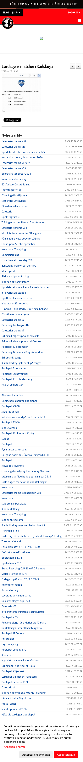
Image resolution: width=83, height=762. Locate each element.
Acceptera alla (66, 754)
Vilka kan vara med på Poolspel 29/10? (24, 417)
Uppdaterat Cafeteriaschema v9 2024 (23, 152)
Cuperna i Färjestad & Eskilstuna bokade (25, 308)
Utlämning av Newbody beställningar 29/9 (26, 476)
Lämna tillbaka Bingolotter (17, 698)
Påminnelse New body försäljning (21, 238)
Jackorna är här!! (10, 411)
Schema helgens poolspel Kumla (20, 335)
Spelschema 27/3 (12, 557)
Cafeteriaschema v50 (14, 141)
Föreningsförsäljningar (15, 195)
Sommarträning (10, 254)
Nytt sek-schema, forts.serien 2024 (22, 157)
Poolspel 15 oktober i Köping (18, 433)
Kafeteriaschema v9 (13, 319)
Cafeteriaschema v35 (14, 146)
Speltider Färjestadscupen (17, 298)
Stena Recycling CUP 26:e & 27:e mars (23, 568)
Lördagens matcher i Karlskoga (27, 66)
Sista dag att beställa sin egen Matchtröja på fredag (32, 536)
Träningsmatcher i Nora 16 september (23, 222)
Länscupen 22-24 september (18, 244)
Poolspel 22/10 (11, 422)
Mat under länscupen (14, 200)
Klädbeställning (11, 509)
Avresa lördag (10, 590)
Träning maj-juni (10, 530)
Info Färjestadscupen (14, 292)
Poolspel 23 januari (13, 671)
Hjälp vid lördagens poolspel (18, 714)
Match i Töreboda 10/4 (14, 573)
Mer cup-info (9, 271)
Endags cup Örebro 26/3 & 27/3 (20, 579)
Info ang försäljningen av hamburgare (23, 611)
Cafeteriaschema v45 (14, 168)
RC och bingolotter (12, 384)
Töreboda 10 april (12, 541)
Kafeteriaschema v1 (13, 330)
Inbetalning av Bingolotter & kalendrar (24, 692)
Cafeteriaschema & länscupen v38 (21, 492)
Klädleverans (9, 427)
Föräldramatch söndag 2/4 (17, 260)
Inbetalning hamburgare (15, 281)
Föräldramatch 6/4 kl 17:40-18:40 (21, 546)
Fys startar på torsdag (14, 449)
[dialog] (41, 740)
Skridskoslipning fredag (15, 276)
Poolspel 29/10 (11, 406)
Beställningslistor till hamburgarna (22, 627)
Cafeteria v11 (9, 606)
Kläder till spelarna (13, 519)
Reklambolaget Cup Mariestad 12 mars (24, 622)
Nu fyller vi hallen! (12, 584)
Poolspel (7, 444)
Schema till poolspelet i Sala (18, 665)
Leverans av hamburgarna (16, 595)
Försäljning (8, 638)
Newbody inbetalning (14, 179)
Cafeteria (7, 211)
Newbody (7, 487)
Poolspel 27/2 (10, 617)
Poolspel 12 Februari (13, 633)
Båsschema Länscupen (14, 206)
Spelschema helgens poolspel (19, 400)
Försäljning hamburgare (15, 314)
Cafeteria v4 (9, 687)
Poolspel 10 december (15, 346)
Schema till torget (12, 357)
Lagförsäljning (10, 644)
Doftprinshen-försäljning (16, 552)
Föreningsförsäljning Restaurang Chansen (26, 471)
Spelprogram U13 (11, 216)
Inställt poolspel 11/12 (14, 709)
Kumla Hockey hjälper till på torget (21, 362)
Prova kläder (9, 703)
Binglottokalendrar (12, 395)
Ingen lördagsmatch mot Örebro (20, 660)
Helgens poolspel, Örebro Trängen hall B (25, 454)
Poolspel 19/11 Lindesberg (17, 379)
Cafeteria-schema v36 (14, 227)
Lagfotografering (11, 189)
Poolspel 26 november (15, 373)
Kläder (5, 438)
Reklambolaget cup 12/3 (16, 600)
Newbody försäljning (14, 249)
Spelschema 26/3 (12, 563)
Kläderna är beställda (14, 503)
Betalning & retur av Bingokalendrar (22, 352)
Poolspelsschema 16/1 (15, 682)
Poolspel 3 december (14, 368)
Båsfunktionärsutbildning (16, 184)
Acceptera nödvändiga (36, 754)
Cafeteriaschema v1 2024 (16, 162)
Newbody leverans (13, 465)
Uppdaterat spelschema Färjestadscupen (25, 287)
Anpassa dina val (14, 746)
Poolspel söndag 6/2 (14, 649)
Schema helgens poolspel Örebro (21, 341)
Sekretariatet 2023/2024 (16, 173)
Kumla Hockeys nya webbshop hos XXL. (24, 525)
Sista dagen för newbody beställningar (24, 481)
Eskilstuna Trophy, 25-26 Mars (19, 265)
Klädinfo (6, 655)
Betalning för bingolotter (16, 325)
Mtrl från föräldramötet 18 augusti (21, 233)
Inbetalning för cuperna (15, 303)
